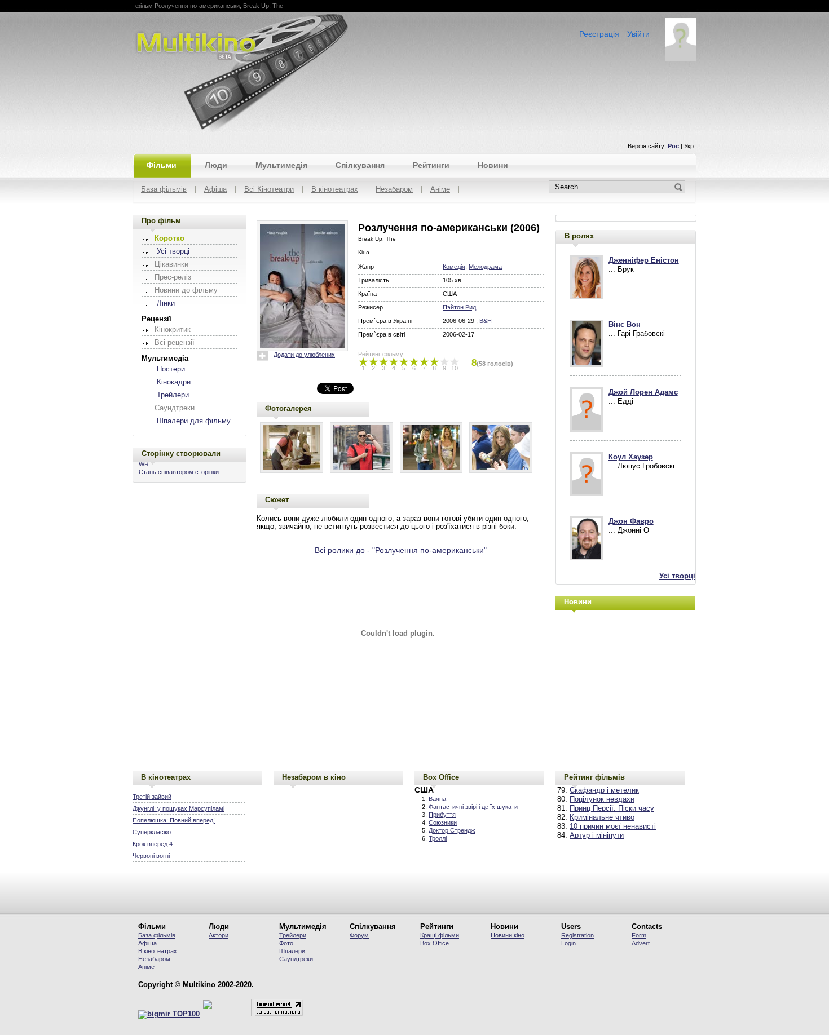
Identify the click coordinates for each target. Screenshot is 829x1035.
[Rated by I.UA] (227, 1014)
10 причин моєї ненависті (613, 826)
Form (639, 935)
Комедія (454, 266)
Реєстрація (599, 33)
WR (144, 464)
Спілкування (360, 165)
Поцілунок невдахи (602, 799)
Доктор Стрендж (452, 830)
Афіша (215, 189)
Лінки (166, 303)
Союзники (443, 822)
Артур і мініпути (597, 835)
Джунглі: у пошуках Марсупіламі (178, 808)
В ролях (579, 236)
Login (568, 943)
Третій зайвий (152, 796)
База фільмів (164, 189)
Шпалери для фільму (194, 421)
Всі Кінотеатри (269, 189)
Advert (641, 943)
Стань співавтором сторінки (179, 471)
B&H (485, 320)
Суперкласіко (152, 832)
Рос (673, 146)
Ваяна (437, 798)
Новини (493, 165)
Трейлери (173, 395)
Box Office (441, 777)
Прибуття (442, 814)
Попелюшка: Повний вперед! (174, 820)
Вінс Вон (624, 325)
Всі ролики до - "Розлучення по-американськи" (401, 550)
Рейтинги (431, 165)
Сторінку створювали (181, 453)
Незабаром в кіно (314, 777)
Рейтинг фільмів (594, 777)
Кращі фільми (439, 935)
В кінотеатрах (334, 189)
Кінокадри (174, 382)
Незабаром (394, 189)
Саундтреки (296, 959)
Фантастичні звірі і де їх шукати (473, 806)
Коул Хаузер (630, 457)
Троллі (438, 838)
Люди (216, 165)
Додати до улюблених (304, 354)
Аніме (440, 189)
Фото (286, 943)
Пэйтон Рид (459, 307)
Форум (359, 935)
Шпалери (292, 951)
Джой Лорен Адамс (643, 392)
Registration (577, 935)
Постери (171, 369)
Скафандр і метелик (604, 790)
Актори (218, 935)
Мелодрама (485, 266)
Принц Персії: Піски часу (612, 808)
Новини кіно (507, 935)
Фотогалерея (288, 408)
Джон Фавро (631, 521)
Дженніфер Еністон (643, 260)
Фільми (162, 165)
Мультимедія (281, 165)
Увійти (638, 33)
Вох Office (434, 943)
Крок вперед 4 (153, 844)
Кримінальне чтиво (602, 817)
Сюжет (277, 500)
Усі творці (173, 251)
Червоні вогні (151, 855)
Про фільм (161, 220)
